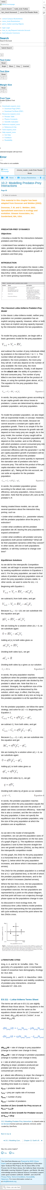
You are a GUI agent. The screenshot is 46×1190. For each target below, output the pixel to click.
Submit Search (6, 48)
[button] (8, 137)
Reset (3, 63)
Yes (5, 1153)
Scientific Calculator (11, 122)
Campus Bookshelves (28, 178)
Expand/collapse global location (43, 177)
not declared (5, 1124)
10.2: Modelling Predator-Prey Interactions (16, 1121)
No (13, 1153)
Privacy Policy (6, 1177)
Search (4, 1187)
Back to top (5, 1134)
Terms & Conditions (18, 1177)
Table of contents (11, 195)
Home (11, 178)
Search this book (6, 41)
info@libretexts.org (9, 1181)
